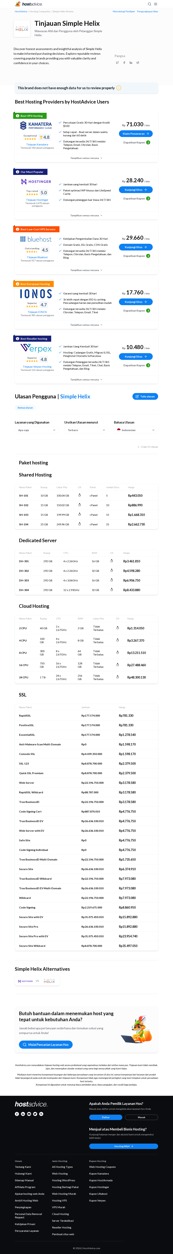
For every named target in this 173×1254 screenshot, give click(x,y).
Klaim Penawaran (134, 133)
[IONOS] (36, 293)
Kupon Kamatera (99, 1173)
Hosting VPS (59, 1200)
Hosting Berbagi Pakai (65, 1187)
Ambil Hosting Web (26, 1200)
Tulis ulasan (147, 396)
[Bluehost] (36, 239)
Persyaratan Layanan (27, 1230)
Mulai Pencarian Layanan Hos (48, 1044)
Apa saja (23, 430)
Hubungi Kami (23, 1173)
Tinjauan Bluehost (37, 257)
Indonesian (128, 430)
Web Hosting (60, 1173)
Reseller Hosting (61, 1227)
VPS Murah (58, 1207)
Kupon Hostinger (99, 1187)
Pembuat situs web (63, 1234)
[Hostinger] (36, 181)
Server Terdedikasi (63, 1220)
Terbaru (73, 430)
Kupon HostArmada (101, 1180)
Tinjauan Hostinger (37, 199)
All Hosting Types (62, 1166)
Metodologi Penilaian (124, 11)
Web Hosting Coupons (102, 1166)
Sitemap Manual (24, 1180)
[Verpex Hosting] (36, 348)
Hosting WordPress (63, 1180)
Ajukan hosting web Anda (29, 1193)
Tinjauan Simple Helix (67, 23)
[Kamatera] (36, 125)
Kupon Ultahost (98, 1193)
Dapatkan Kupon (136, 142)
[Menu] (155, 4)
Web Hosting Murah (64, 1193)
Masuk (141, 1117)
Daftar (106, 1117)
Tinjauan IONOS (37, 311)
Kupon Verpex (97, 1200)
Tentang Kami (23, 1166)
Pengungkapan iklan (147, 11)
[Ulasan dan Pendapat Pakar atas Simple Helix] (117, 62)
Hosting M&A (122, 1146)
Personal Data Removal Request (28, 1215)
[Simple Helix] (22, 28)
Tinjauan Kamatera (37, 144)
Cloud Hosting (60, 1213)
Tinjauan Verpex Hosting (37, 366)
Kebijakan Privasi (25, 1224)
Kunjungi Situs (133, 189)
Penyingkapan (23, 1207)
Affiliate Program (25, 1187)
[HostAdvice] (29, 4)
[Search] (149, 4)
